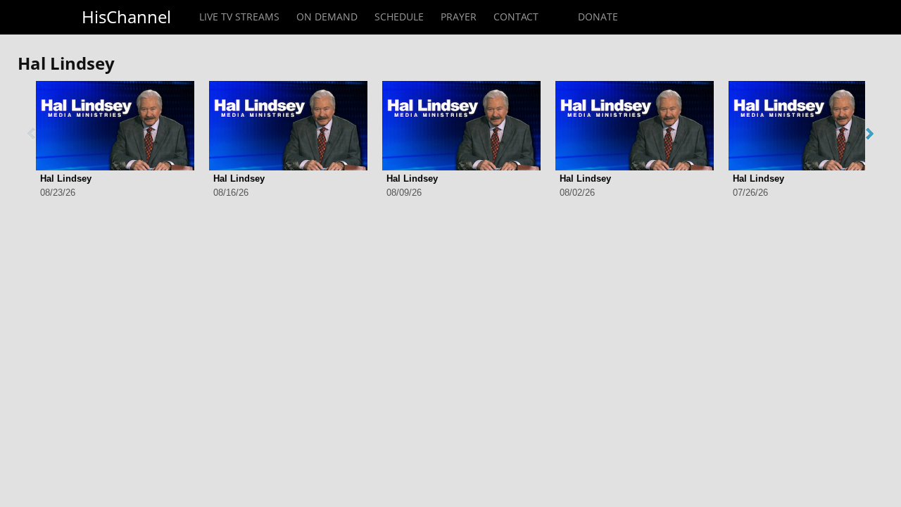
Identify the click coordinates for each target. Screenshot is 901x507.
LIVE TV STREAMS (239, 16)
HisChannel (126, 16)
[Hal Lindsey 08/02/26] (634, 125)
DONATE (598, 16)
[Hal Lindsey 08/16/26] (288, 125)
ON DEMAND (327, 16)
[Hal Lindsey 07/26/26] (808, 125)
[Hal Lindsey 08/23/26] (115, 125)
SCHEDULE (399, 16)
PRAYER (459, 16)
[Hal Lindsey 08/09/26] (461, 125)
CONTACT (515, 16)
